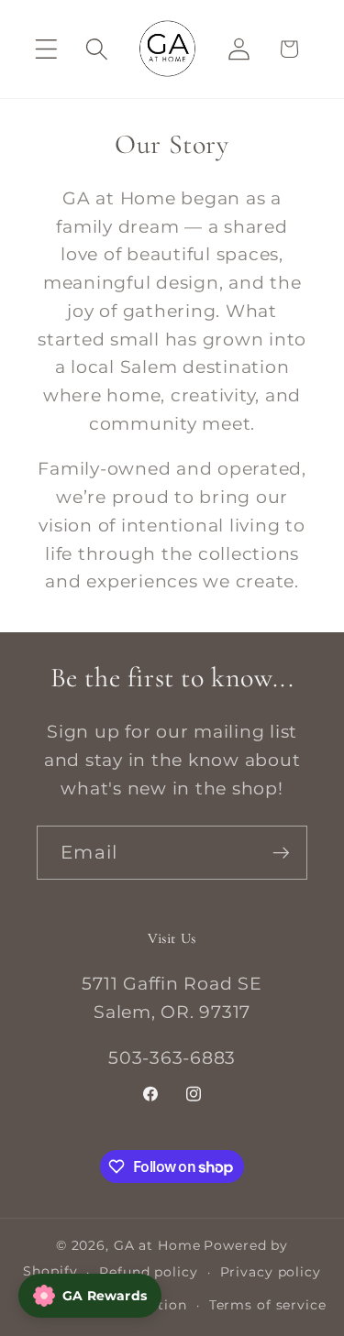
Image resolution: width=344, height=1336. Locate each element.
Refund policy (148, 1272)
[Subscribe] (281, 852)
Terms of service (268, 1305)
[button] (46, 49)
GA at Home (157, 1245)
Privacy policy (270, 1272)
